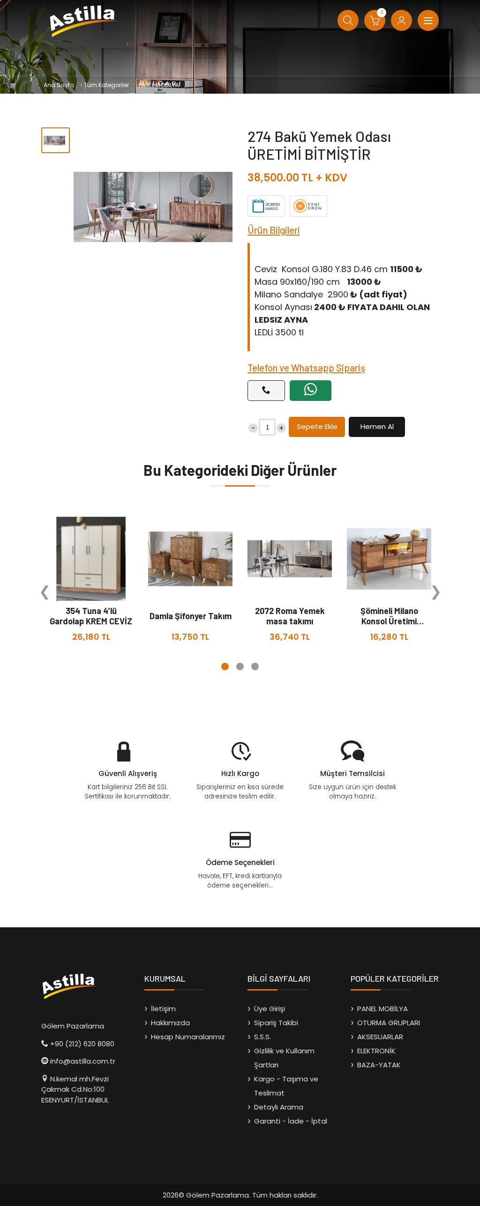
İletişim (163, 1009)
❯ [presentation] (436, 591)
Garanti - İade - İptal (290, 1121)
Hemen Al (377, 426)
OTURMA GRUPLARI (388, 1023)
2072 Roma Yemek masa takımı (290, 616)
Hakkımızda (170, 1023)
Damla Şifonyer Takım (191, 616)
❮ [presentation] (45, 591)
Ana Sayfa (59, 85)
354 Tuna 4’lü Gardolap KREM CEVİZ (91, 616)
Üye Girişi (269, 1009)
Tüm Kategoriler (106, 85)
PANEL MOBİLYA (159, 85)
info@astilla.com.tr (82, 1061)
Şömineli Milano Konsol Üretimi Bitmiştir (389, 621)
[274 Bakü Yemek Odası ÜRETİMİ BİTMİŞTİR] (153, 206)
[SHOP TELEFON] (266, 390)
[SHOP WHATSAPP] (310, 390)
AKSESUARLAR (380, 1037)
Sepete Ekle (317, 426)
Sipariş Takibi (276, 1023)
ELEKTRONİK (376, 1051)
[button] (225, 666)
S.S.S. (262, 1037)
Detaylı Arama (278, 1107)
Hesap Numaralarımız (188, 1037)
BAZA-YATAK (379, 1065)
